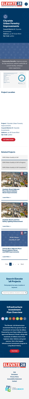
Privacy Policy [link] (14, 376)
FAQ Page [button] (15, 351)
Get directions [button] (8, 139)
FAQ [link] (14, 372)
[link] (11, 4)
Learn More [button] (6, 197)
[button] (26, 4)
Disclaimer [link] (14, 374)
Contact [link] (14, 381)
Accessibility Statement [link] (14, 379)
